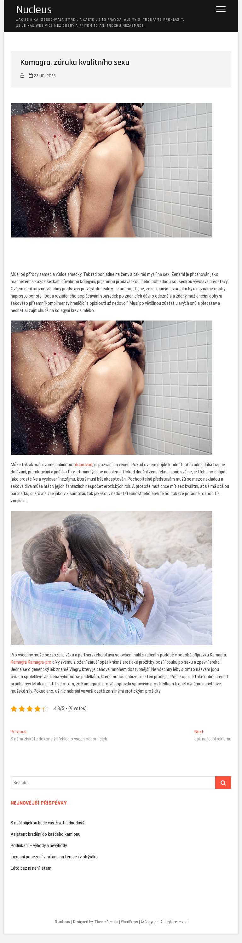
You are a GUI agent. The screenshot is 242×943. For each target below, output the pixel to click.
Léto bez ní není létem (31, 868)
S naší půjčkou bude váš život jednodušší (48, 823)
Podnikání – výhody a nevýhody (39, 845)
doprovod (83, 464)
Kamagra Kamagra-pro (31, 662)
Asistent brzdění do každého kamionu (45, 834)
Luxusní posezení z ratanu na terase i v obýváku (54, 857)
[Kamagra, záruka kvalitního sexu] (22, 76)
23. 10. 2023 (44, 76)
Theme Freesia (106, 922)
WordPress (129, 922)
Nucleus (34, 10)
